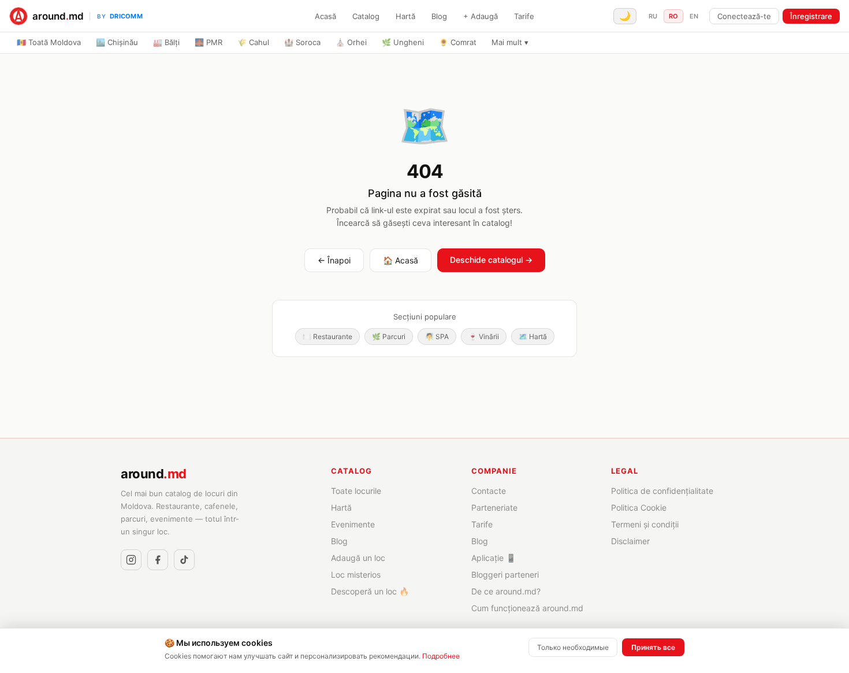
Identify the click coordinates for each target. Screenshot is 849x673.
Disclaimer (630, 541)
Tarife (524, 16)
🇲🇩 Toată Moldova (49, 42)
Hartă (405, 16)
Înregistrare (811, 16)
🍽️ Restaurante (327, 336)
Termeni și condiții (645, 524)
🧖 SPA (437, 336)
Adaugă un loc (358, 558)
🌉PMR (208, 42)
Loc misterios (356, 574)
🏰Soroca (302, 42)
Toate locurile (356, 491)
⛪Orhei (351, 42)
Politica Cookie (638, 507)
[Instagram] (131, 559)
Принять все (653, 647)
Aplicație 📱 (493, 558)
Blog (439, 16)
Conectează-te (744, 16)
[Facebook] (157, 559)
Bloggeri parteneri (505, 574)
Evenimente (353, 524)
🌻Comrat (457, 42)
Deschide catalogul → (491, 260)
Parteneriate (494, 507)
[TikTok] (184, 559)
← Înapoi (334, 260)
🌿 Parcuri (388, 336)
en (694, 16)
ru (653, 16)
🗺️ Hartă (533, 336)
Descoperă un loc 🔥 (370, 591)
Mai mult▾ (509, 42)
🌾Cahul (253, 42)
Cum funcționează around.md (527, 608)
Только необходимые (573, 647)
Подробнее (441, 656)
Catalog (365, 16)
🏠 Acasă (400, 260)
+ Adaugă (480, 16)
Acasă (325, 16)
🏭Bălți (166, 42)
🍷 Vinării (483, 336)
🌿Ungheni (403, 42)
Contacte (488, 491)
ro (673, 16)
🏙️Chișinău (117, 42)
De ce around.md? (506, 591)
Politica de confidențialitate (662, 491)
